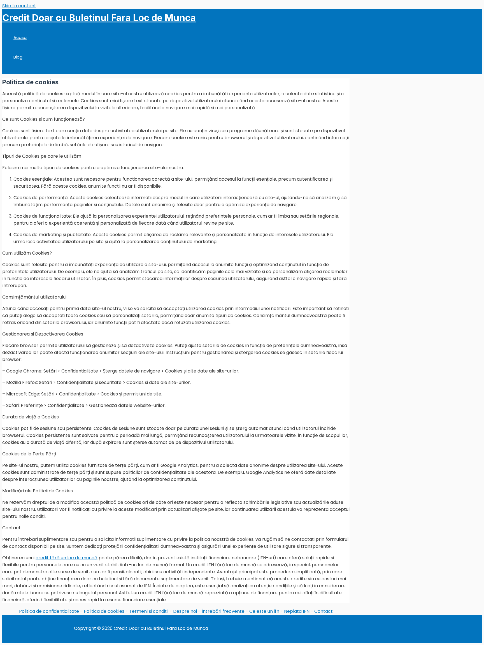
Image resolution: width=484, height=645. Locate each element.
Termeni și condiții (148, 611)
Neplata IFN (297, 611)
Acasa (20, 37)
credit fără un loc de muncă (66, 558)
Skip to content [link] (19, 6)
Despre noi (185, 611)
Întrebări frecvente (223, 611)
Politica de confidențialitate (49, 611)
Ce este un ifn (264, 611)
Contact (323, 611)
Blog (17, 57)
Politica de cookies (104, 611)
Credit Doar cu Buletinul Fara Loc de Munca (99, 17)
